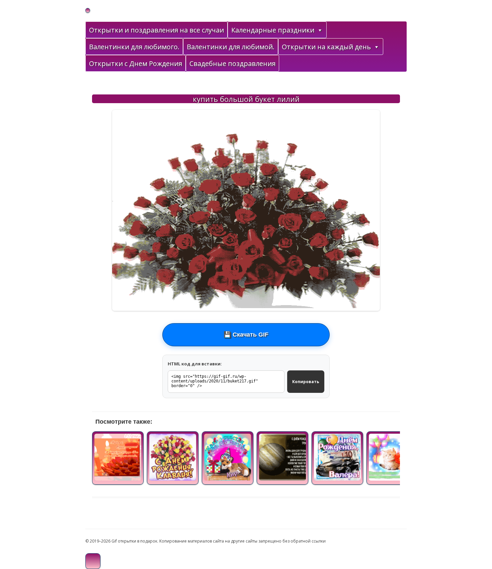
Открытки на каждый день (326, 46)
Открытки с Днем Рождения (135, 63)
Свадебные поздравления (232, 63)
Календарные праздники (272, 29)
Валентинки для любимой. (230, 46)
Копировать (305, 381)
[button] (319, 30)
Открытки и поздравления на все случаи (156, 29)
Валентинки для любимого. (134, 46)
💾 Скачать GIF (246, 334)
